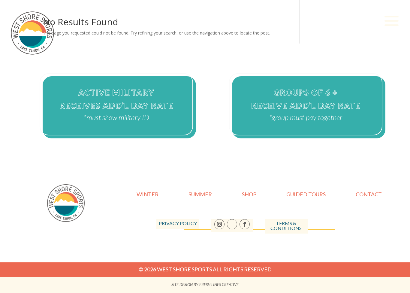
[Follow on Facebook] (245, 224)
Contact (369, 195)
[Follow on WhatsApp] (232, 224)
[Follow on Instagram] (219, 224)
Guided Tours (306, 195)
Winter (147, 195)
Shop (249, 195)
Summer (200, 195)
